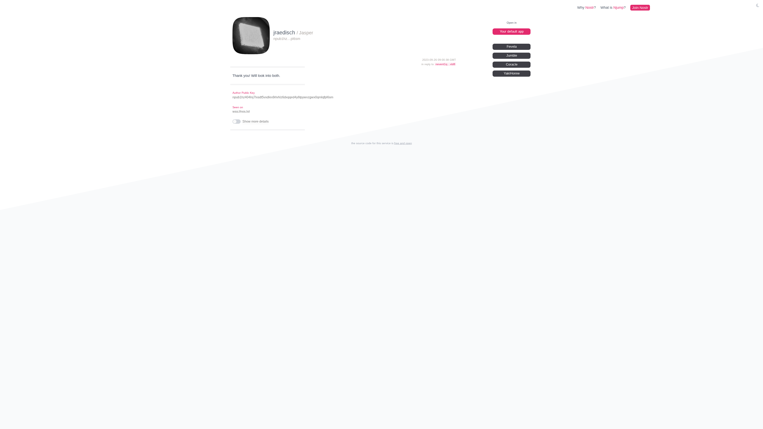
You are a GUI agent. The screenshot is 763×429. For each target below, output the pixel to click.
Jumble (511, 55)
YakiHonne (512, 73)
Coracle (511, 64)
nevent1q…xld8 (445, 64)
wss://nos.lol (241, 111)
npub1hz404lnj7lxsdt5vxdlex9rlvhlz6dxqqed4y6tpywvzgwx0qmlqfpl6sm (282, 97)
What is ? (613, 8)
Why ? (586, 8)
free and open (403, 143)
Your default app (512, 31)
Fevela (512, 46)
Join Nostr (640, 8)
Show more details (255, 121)
